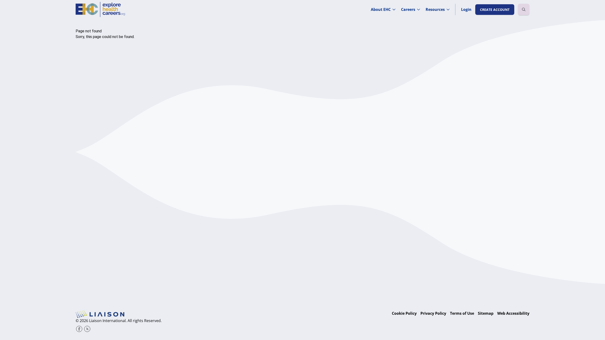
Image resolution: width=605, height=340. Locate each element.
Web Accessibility (513, 313)
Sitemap (485, 313)
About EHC (381, 9)
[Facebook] (79, 328)
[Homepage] (100, 9)
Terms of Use (462, 313)
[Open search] (523, 9)
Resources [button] (435, 9)
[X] (87, 328)
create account (495, 9)
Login (466, 9)
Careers (408, 9)
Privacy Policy (433, 313)
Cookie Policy (404, 313)
